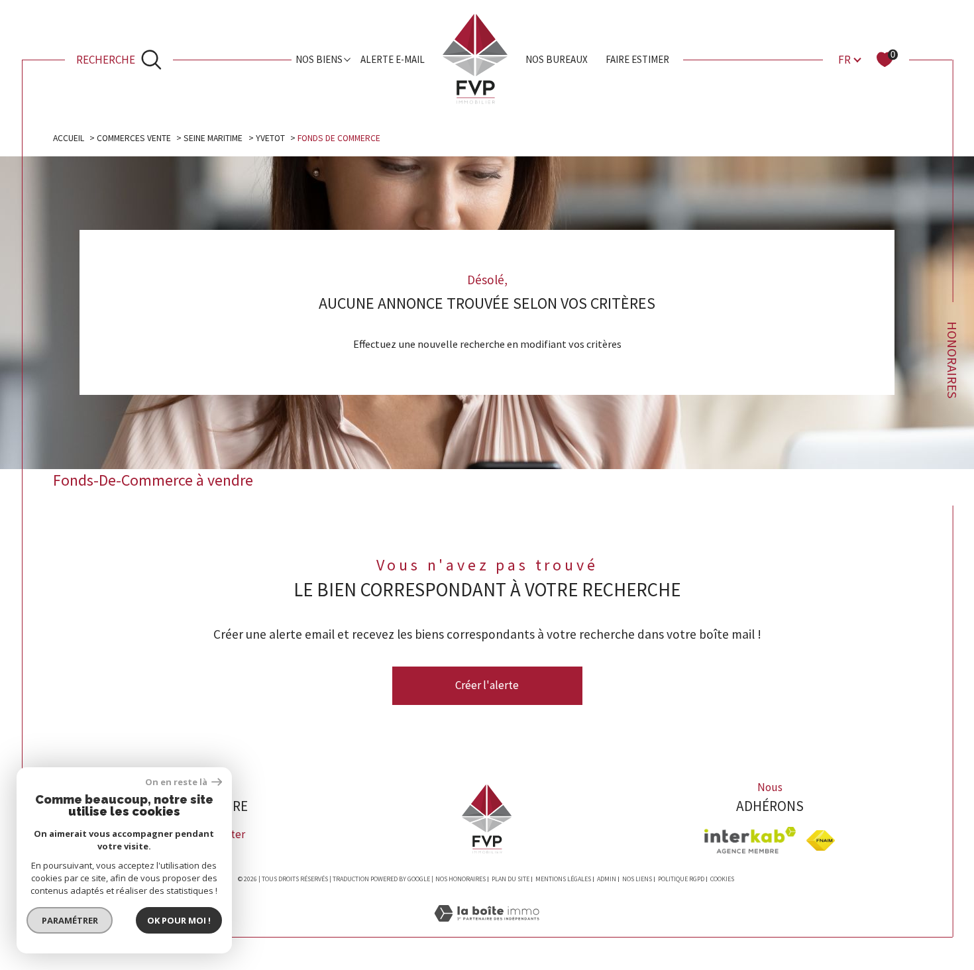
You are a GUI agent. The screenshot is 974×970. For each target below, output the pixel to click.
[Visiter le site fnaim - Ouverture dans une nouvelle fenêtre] (820, 840)
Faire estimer (637, 59)
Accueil (68, 138)
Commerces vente (134, 138)
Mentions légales (563, 879)
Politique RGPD (681, 879)
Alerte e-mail (392, 59)
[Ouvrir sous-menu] (347, 59)
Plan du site (510, 879)
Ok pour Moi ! (179, 920)
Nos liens (637, 879)
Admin (606, 879)
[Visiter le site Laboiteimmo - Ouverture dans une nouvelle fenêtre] (487, 929)
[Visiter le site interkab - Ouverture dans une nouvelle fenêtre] (750, 840)
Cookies (722, 879)
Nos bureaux (556, 59)
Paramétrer (70, 920)
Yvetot (270, 138)
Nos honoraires (460, 879)
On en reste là (177, 782)
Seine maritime (213, 138)
